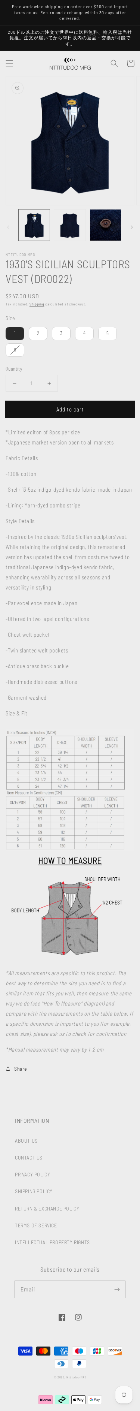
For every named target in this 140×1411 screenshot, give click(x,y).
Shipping (36, 304)
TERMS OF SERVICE (36, 1225)
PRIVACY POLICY (32, 1174)
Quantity (14, 369)
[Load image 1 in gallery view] (34, 225)
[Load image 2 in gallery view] (69, 225)
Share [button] (20, 1068)
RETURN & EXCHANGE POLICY (47, 1208)
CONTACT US (29, 1157)
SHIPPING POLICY (34, 1191)
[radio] (15, 333)
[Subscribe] (117, 1289)
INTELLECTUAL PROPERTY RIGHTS (52, 1242)
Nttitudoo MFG (76, 1377)
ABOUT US (26, 1140)
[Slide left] (8, 227)
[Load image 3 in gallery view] (105, 225)
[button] (9, 63)
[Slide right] (132, 227)
